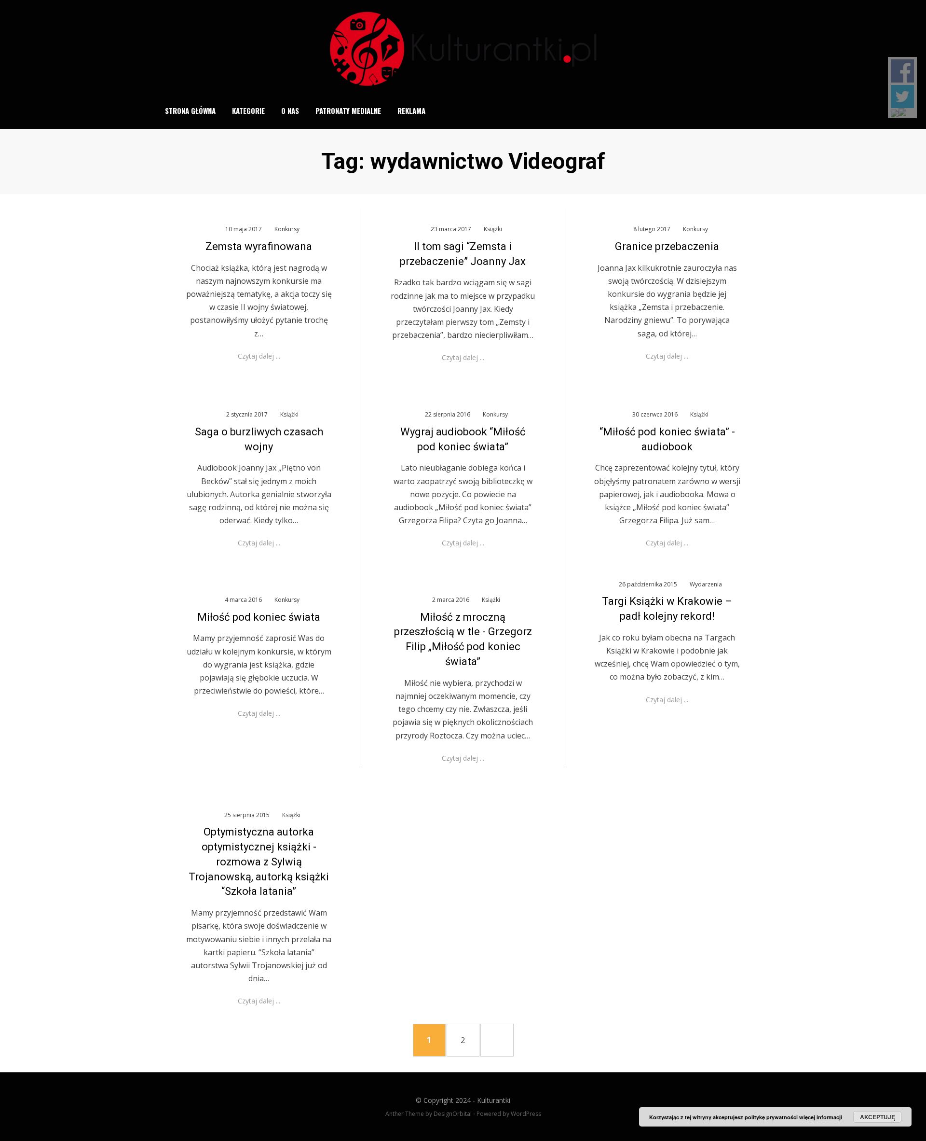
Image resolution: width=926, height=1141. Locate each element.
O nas (290, 110)
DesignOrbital (453, 1114)
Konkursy (287, 229)
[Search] (763, 110)
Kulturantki (493, 1100)
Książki (493, 229)
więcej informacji (820, 1117)
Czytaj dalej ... (259, 356)
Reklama (411, 110)
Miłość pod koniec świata (258, 617)
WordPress (526, 1114)
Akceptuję (877, 1117)
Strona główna (190, 110)
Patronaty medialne (348, 110)
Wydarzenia (706, 584)
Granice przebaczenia (667, 246)
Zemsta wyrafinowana (258, 246)
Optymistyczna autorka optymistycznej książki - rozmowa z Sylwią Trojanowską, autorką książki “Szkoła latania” (259, 861)
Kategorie (248, 110)
